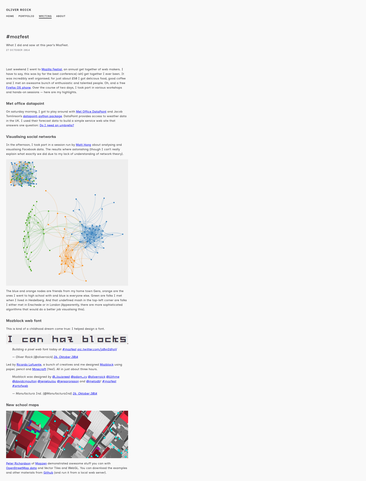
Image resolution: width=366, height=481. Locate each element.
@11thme (112, 377)
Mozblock (106, 364)
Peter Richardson (18, 463)
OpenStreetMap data (21, 468)
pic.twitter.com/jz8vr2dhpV (97, 349)
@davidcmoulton (24, 381)
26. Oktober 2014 (66, 357)
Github (48, 472)
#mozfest (69, 349)
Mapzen (41, 463)
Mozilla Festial (52, 69)
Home (10, 16)
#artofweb (20, 386)
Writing (45, 16)
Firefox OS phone (18, 87)
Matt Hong (83, 144)
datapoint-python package (42, 116)
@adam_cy (79, 377)
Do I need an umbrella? (57, 125)
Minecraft (39, 369)
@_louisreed (61, 377)
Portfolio (26, 16)
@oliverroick (96, 377)
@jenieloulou (47, 381)
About (60, 16)
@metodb (93, 381)
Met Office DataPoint (91, 111)
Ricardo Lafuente (29, 364)
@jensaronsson (68, 381)
